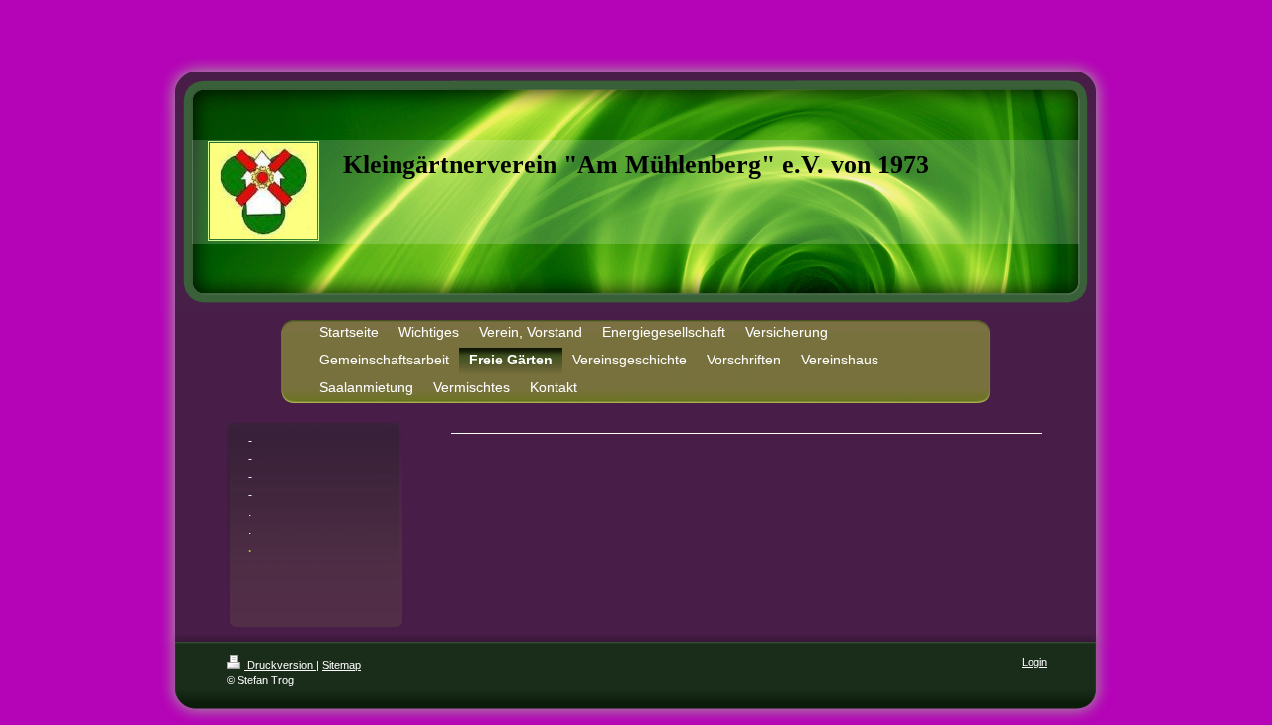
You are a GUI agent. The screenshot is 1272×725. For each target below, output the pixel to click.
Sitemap (341, 665)
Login (1034, 662)
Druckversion (280, 665)
